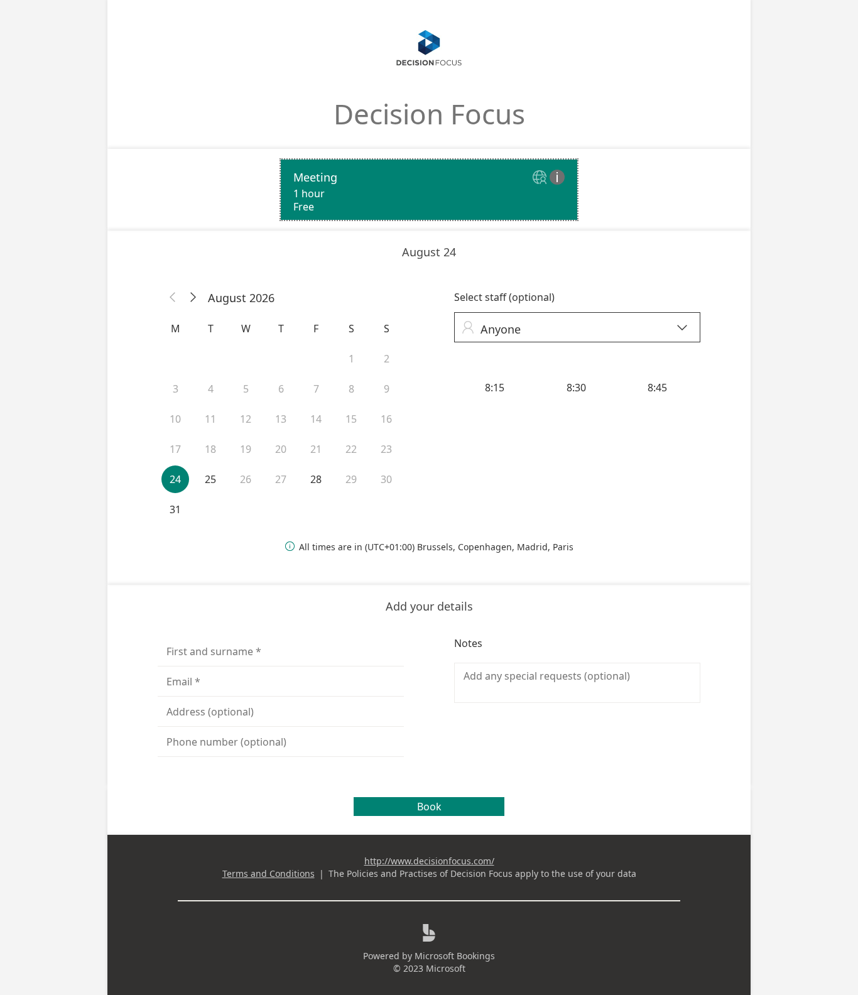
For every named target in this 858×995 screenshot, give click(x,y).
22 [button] (351, 449)
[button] (173, 297)
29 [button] (351, 479)
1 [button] (351, 359)
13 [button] (280, 419)
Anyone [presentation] (574, 329)
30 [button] (386, 479)
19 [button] (245, 449)
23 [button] (386, 449)
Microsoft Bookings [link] (455, 956)
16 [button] (386, 419)
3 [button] (175, 389)
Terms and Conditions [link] (268, 873)
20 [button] (280, 449)
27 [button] (280, 479)
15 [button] (351, 419)
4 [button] (211, 389)
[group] (577, 387)
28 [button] (316, 479)
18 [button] (210, 449)
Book (429, 806)
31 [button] (175, 509)
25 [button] (210, 479)
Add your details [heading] (429, 606)
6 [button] (281, 389)
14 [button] (316, 419)
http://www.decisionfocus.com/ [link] (429, 861)
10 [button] (175, 419)
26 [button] (245, 479)
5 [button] (246, 389)
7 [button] (316, 389)
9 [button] (386, 389)
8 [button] (351, 389)
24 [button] (175, 479)
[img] (541, 178)
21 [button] (316, 449)
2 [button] (386, 359)
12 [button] (245, 419)
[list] (429, 190)
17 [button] (175, 449)
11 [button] (210, 419)
